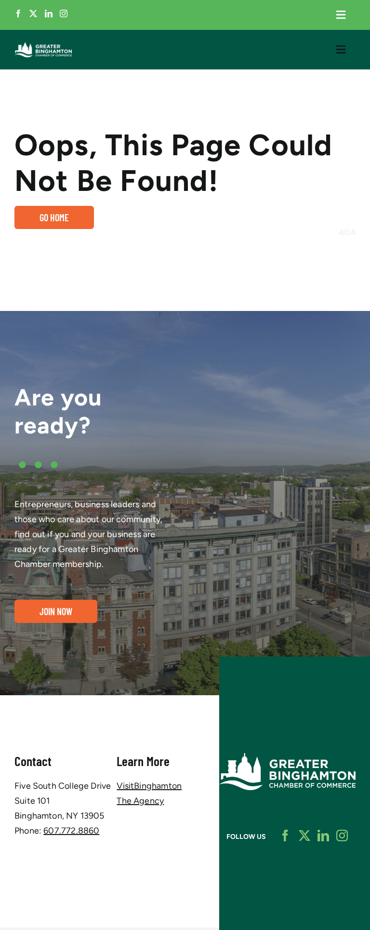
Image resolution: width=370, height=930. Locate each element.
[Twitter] (33, 13)
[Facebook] (18, 13)
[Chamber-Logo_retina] (287, 757)
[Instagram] (63, 13)
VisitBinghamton (149, 786)
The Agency (140, 800)
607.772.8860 (71, 830)
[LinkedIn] (49, 13)
